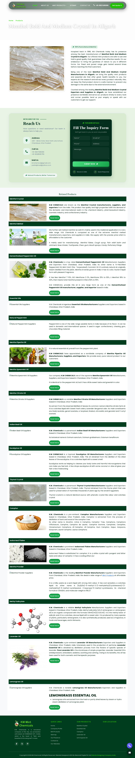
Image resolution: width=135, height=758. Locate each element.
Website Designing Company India (103, 755)
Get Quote (116, 5)
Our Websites (55, 744)
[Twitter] (22, 744)
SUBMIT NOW (89, 164)
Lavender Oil (81, 735)
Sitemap (73, 5)
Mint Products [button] (58, 5)
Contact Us (85, 5)
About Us (45, 5)
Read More (54, 218)
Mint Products (108, 575)
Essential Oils (81, 729)
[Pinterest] (27, 744)
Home (35, 5)
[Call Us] (129, 745)
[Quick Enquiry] (129, 752)
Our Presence (55, 738)
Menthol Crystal (82, 726)
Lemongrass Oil (82, 738)
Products (19, 20)
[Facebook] (16, 744)
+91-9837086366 (102, 5)
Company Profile (56, 729)
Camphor (80, 732)
